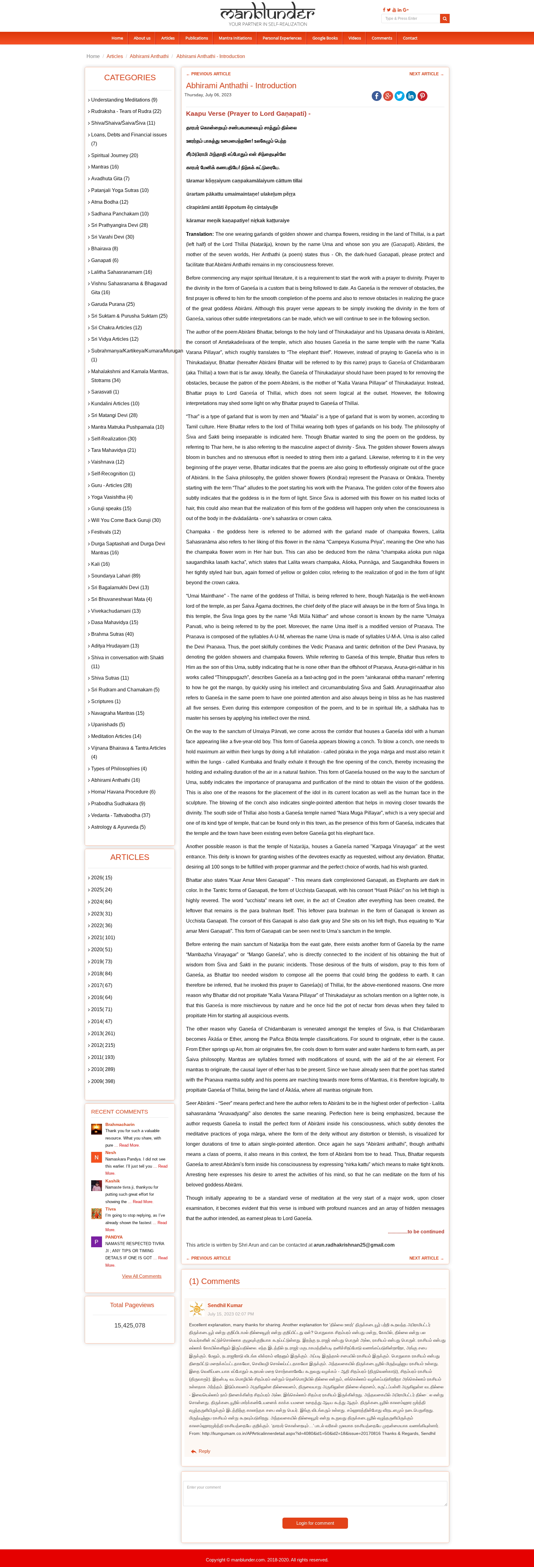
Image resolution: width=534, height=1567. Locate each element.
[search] (445, 18)
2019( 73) (101, 961)
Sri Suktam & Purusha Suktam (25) (129, 316)
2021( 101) (103, 937)
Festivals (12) (106, 532)
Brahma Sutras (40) (112, 634)
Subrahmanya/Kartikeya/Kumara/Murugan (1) (131, 355)
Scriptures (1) (106, 701)
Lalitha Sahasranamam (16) (121, 272)
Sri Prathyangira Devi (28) (119, 225)
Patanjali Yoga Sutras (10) (120, 190)
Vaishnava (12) (107, 462)
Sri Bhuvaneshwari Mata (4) (121, 599)
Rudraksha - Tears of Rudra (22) (126, 111)
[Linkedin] (398, 10)
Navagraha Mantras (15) (117, 713)
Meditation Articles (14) (116, 736)
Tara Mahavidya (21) (113, 450)
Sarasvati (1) (105, 391)
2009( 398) (103, 1081)
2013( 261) (103, 1033)
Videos (355, 38)
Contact (410, 38)
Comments (382, 38)
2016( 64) (101, 997)
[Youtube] (393, 10)
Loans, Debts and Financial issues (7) (129, 139)
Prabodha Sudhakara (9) (118, 803)
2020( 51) (101, 949)
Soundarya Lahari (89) (115, 575)
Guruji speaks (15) (111, 508)
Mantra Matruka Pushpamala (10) (127, 427)
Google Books (325, 38)
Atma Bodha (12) (109, 202)
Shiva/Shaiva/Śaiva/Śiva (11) (123, 123)
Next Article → (426, 74)
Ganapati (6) (104, 260)
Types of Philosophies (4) (119, 768)
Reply (203, 1451)
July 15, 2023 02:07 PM (231, 1313)
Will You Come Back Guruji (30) (126, 520)
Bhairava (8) (104, 248)
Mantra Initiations (235, 38)
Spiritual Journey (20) (114, 155)
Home (117, 38)
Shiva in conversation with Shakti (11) (127, 662)
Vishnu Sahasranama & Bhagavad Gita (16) (129, 288)
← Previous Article (208, 74)
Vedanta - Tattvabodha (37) (120, 815)
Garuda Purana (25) (113, 304)
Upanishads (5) (108, 724)
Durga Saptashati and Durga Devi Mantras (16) (128, 548)
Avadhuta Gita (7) (110, 178)
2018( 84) (101, 973)
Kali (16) (100, 564)
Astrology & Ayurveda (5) (118, 827)
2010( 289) (103, 1069)
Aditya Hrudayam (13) (115, 645)
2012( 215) (103, 1045)
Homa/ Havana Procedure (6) (123, 791)
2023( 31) (101, 913)
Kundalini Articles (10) (115, 403)
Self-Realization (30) (113, 438)
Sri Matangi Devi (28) (114, 415)
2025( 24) (101, 889)
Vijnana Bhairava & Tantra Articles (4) (128, 752)
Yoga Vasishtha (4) (112, 497)
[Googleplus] (405, 10)
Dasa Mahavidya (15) (114, 622)
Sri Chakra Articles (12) (116, 327)
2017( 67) (101, 985)
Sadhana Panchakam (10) (120, 213)
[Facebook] (383, 10)
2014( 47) (101, 1021)
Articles (168, 38)
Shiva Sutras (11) (110, 678)
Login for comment (315, 1523)
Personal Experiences (282, 38)
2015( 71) (101, 1009)
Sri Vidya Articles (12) (114, 339)
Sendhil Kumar (225, 1305)
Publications (196, 38)
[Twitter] (388, 10)
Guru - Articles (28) (111, 485)
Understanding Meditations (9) (124, 99)
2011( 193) (103, 1057)
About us (142, 38)
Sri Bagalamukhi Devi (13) (120, 587)
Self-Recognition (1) (113, 473)
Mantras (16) (105, 166)
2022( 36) (101, 925)
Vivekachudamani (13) (116, 611)
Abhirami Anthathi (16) (115, 780)
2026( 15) (101, 877)
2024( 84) (101, 901)
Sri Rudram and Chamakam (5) (125, 689)
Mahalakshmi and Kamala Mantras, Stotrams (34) (129, 376)
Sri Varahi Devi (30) (112, 237)
